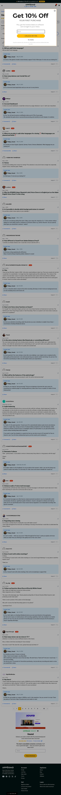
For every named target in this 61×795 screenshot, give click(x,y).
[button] (55, 11)
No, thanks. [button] (31, 39)
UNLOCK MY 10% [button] (31, 36)
